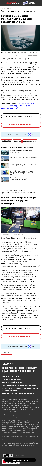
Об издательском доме (13, 368)
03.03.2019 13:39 (7, 9)
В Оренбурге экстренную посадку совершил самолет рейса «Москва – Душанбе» (22, 172)
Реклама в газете (28, 385)
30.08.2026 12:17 (7, 190)
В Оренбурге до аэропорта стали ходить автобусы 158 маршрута (24, 178)
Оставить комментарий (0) (21, 125)
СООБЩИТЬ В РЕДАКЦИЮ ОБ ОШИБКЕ (18, 393)
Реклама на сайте (10, 385)
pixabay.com (32, 55)
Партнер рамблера (20, 455)
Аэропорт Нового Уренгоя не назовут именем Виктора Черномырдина (23, 165)
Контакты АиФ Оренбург (13, 382)
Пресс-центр (31, 368)
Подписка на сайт (10, 376)
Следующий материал (20, 460)
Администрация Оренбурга (12, 234)
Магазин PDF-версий (11, 379)
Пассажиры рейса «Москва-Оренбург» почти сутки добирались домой (17, 105)
